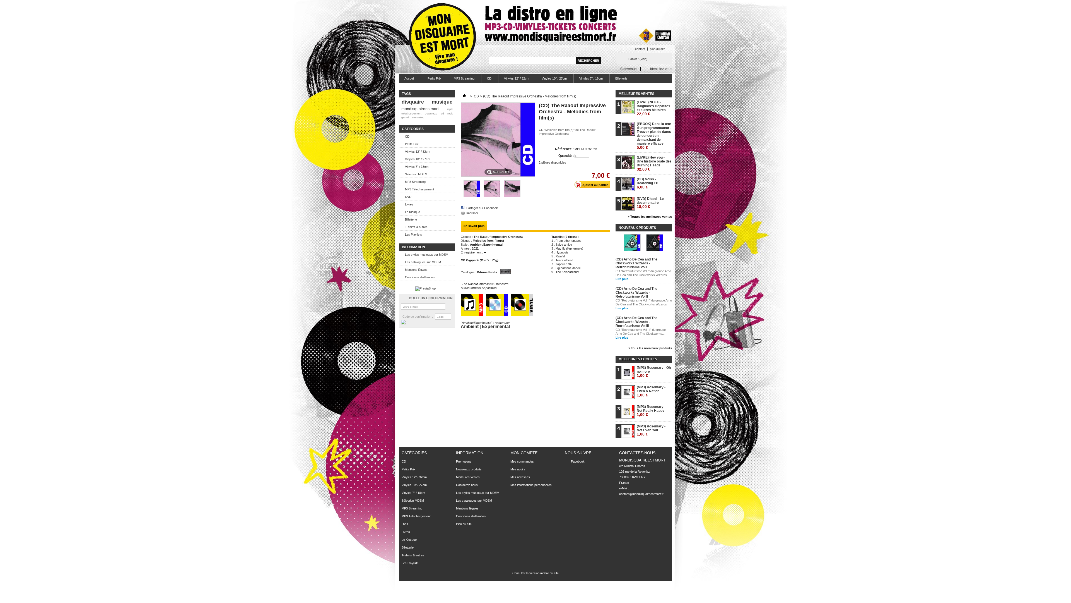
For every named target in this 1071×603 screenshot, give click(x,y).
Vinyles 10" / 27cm (554, 78)
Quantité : (566, 156)
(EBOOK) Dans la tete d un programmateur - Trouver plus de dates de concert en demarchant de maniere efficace (654, 136)
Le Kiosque (412, 212)
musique (442, 102)
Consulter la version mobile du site (535, 573)
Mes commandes (522, 461)
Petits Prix (434, 78)
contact (640, 49)
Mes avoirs (517, 469)
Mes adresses (520, 477)
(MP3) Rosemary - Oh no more (654, 372)
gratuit (405, 117)
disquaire (413, 102)
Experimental (496, 326)
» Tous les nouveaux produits (650, 348)
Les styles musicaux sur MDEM (426, 254)
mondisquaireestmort (420, 108)
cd (442, 113)
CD (489, 78)
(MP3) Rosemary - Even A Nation (651, 391)
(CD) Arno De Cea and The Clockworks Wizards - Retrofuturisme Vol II (636, 292)
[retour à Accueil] (464, 96)
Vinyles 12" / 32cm (516, 78)
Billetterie (621, 78)
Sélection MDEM (416, 174)
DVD (408, 196)
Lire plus (622, 279)
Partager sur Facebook (482, 208)
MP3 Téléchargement (419, 189)
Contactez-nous (467, 485)
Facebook (578, 461)
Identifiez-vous (661, 69)
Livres (409, 204)
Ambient (470, 326)
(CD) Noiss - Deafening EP (647, 183)
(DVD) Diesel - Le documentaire (650, 203)
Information (413, 247)
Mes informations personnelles (531, 485)
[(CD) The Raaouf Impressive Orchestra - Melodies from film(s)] (472, 196)
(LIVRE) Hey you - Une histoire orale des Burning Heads (654, 163)
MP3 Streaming (464, 78)
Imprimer (472, 213)
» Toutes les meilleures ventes (650, 216)
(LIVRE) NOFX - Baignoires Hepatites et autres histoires (653, 108)
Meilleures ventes (636, 94)
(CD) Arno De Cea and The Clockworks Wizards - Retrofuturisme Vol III (636, 322)
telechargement (411, 113)
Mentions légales (416, 269)
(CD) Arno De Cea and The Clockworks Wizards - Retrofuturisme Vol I (636, 263)
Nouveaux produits (637, 228)
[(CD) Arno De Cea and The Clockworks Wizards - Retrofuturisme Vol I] (632, 243)
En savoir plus (474, 226)
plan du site (657, 49)
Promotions (463, 461)
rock (450, 113)
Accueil (406, 80)
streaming (418, 117)
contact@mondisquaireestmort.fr (641, 494)
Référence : (564, 149)
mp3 (450, 109)
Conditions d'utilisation (420, 277)
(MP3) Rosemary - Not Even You (651, 430)
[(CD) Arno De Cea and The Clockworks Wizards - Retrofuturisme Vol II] (654, 243)
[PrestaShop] (425, 288)
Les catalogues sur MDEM (423, 262)
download (431, 113)
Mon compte (523, 453)
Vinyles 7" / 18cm (591, 78)
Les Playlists (413, 234)
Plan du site (464, 524)
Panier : (637, 59)
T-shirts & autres (416, 227)
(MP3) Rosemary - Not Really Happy (651, 411)
